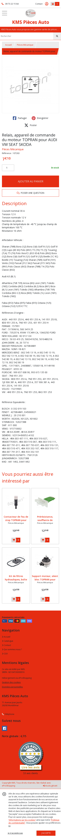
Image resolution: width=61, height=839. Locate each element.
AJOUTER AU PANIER (30, 181)
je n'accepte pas (15, 833)
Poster (33, 125)
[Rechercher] (57, 36)
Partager (22, 118)
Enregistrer (42, 118)
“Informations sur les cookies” (22, 820)
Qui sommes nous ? (12, 649)
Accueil (8, 44)
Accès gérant (51, 785)
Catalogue (8, 641)
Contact (38, 3)
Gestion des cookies (11, 682)
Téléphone (9, 714)
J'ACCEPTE (46, 833)
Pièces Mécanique (25, 44)
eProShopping (8, 785)
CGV (5, 653)
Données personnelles (12, 687)
